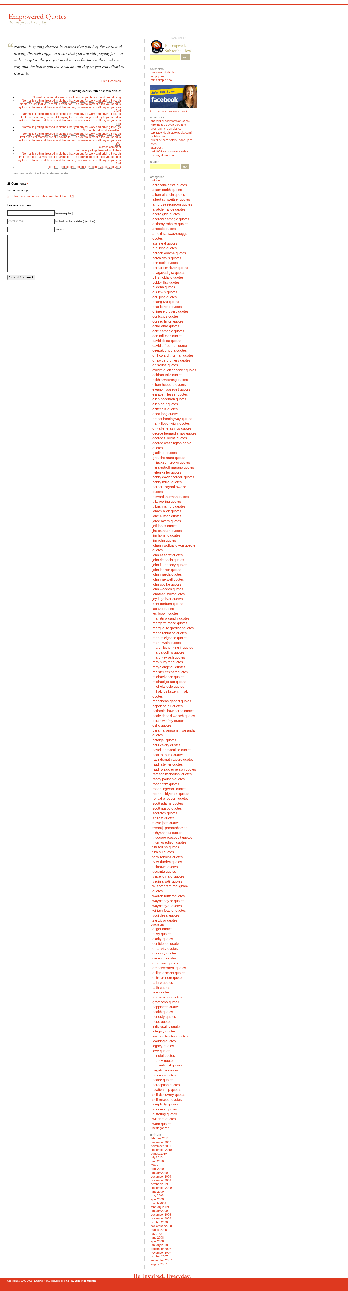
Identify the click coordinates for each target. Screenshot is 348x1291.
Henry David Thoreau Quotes (173, 477)
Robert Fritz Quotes (165, 784)
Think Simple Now (161, 80)
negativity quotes (165, 1070)
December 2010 (161, 1142)
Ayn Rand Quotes (164, 243)
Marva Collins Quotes (168, 652)
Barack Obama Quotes (169, 253)
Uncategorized (160, 1128)
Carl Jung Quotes (164, 297)
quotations (157, 924)
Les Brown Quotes (165, 613)
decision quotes (164, 958)
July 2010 (157, 1157)
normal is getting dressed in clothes (98, 150)
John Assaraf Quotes (167, 555)
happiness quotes (166, 1007)
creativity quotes (165, 948)
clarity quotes (20, 173)
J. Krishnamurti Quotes (169, 506)
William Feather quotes (169, 910)
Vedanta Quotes (164, 871)
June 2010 (157, 1161)
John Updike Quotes (166, 584)
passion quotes (164, 1075)
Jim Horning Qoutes (166, 535)
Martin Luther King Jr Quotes (172, 647)
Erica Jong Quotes (165, 414)
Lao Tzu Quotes (163, 609)
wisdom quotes (164, 1119)
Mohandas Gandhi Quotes (171, 701)
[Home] (37, 19)
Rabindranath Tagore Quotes (173, 759)
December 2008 (161, 1214)
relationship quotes (166, 1090)
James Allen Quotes (166, 511)
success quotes (164, 1109)
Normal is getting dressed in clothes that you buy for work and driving (77, 97)
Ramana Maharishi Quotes (172, 774)
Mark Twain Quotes (166, 643)
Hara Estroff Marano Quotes (173, 467)
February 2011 (160, 1138)
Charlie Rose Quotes (167, 307)
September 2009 (161, 1188)
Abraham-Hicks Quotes (169, 185)
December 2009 (161, 1176)
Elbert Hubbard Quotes (169, 385)
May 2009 (157, 1195)
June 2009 (157, 1191)
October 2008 (159, 1222)
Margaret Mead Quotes (169, 623)
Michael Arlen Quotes (168, 677)
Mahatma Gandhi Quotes (171, 618)
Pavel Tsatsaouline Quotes (172, 750)
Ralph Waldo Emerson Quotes (174, 769)
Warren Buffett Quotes (168, 896)
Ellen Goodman (111, 81)
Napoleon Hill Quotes (167, 706)
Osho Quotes (161, 725)
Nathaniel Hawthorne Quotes (173, 711)
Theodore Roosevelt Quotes (172, 837)
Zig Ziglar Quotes (165, 920)
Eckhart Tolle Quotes (167, 375)
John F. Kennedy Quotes (169, 565)
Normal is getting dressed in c (102, 130)
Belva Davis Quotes (166, 258)
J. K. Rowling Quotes (166, 501)
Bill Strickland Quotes (168, 277)
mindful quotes (163, 1056)
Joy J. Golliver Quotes (167, 599)
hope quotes (161, 1021)
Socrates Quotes (164, 813)
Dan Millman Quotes (167, 336)
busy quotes (161, 934)
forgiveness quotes (167, 997)
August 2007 (159, 1264)
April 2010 (157, 1168)
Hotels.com (158, 136)
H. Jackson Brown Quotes (171, 462)
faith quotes (161, 987)
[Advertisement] (158, 22)
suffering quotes (164, 1114)
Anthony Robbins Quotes (170, 224)
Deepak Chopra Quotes (169, 350)
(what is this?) (178, 37)
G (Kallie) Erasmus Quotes (172, 428)
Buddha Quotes (163, 287)
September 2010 (161, 1150)
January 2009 (159, 1210)
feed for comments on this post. (30, 196)
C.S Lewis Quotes (164, 292)
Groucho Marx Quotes (168, 458)
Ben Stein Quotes (165, 263)
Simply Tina (158, 76)
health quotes (162, 1012)
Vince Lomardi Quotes (168, 876)
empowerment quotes (169, 968)
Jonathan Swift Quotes (168, 594)
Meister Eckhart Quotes (170, 672)
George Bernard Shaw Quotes (174, 433)
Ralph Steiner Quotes (167, 764)
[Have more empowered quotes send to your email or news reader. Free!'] (173, 46)
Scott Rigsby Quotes (167, 808)
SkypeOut (157, 147)
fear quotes (161, 992)
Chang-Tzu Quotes (165, 302)
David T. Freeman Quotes (170, 346)
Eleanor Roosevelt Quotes (171, 389)
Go (185, 166)
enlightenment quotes (168, 973)
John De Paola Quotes (168, 560)
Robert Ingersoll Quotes (169, 789)
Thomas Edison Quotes (169, 842)
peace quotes (162, 1080)
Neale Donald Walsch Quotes (173, 716)
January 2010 (159, 1172)
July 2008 (157, 1233)
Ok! (185, 57)
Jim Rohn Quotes (164, 540)
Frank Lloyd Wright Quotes (171, 423)
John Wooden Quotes (167, 589)
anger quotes (162, 929)
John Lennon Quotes (166, 570)
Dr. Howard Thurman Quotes (173, 355)
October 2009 (159, 1184)
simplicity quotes (165, 1104)
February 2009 (160, 1207)
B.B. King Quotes (164, 248)
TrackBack (64, 196)
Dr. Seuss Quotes (165, 365)
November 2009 (161, 1180)
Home (65, 1280)
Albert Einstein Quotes (168, 195)
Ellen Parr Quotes (165, 404)
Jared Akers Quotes (166, 521)
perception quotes (166, 1085)
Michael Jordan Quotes (169, 682)
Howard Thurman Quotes (170, 497)
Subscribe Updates (86, 1280)
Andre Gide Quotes (166, 214)
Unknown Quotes (165, 867)
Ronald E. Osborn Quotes (170, 798)
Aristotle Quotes (164, 229)
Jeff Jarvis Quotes (165, 526)
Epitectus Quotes (165, 409)
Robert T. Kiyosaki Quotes (170, 794)
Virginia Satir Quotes (167, 881)
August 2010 (159, 1153)
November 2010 (161, 1146)
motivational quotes (167, 1065)
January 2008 (159, 1245)
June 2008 (157, 1237)
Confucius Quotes (165, 316)
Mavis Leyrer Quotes (167, 662)
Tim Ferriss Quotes (165, 847)
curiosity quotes (164, 953)
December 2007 (161, 1249)
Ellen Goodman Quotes (41, 173)
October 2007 (159, 1256)
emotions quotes (165, 963)
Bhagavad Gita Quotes (168, 273)
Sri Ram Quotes (163, 818)
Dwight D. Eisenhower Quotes (174, 370)
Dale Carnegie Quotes (168, 331)
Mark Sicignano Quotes (169, 638)
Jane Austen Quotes (167, 516)
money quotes (163, 1060)
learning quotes (164, 1041)
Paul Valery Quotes (166, 745)
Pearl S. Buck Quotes (168, 755)
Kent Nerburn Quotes (167, 604)
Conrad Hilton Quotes (167, 321)
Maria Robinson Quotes (169, 633)
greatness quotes (165, 1002)
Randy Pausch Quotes (168, 779)
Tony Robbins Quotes (167, 857)
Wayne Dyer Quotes (167, 906)
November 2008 (161, 1218)
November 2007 (161, 1252)
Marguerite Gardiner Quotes (173, 628)
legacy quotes (163, 1046)
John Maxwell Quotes (168, 579)
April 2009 (157, 1199)
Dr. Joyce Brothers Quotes (171, 360)
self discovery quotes (168, 1095)
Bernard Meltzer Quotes (170, 268)
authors (156, 180)
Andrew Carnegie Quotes (170, 219)
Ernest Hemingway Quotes (172, 419)
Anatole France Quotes (169, 209)
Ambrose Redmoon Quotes (172, 204)
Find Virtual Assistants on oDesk (171, 121)
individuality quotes (167, 1026)
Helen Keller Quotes (166, 472)
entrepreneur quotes (167, 978)
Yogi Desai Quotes (165, 915)
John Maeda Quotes (167, 574)
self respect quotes (167, 1099)
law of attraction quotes (170, 1036)
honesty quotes (164, 1017)
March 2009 (158, 1203)
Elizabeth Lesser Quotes (170, 394)
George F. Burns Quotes (169, 438)
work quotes (61, 173)
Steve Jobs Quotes (166, 823)
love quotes (161, 1051)
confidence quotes (166, 944)
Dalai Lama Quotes (165, 326)
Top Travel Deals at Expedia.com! (171, 132)
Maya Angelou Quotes (169, 667)
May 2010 (157, 1165)
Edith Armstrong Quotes (170, 380)
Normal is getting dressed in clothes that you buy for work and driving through (71, 127)
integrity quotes (164, 1031)
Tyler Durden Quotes (167, 862)
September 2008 (161, 1226)
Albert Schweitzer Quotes (171, 199)
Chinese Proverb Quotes (170, 311)
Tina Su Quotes (163, 852)
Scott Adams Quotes (167, 803)
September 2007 (161, 1260)
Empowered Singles (163, 72)
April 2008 (157, 1241)
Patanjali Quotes (164, 740)
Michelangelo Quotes (168, 686)
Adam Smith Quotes (167, 190)
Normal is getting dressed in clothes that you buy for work (84, 166)
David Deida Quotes (166, 341)
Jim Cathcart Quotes (167, 531)
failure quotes (162, 982)
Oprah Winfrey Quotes (168, 721)
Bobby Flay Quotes (166, 282)
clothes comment (110, 147)
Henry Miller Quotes (167, 482)
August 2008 (159, 1229)
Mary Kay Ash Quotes (168, 657)
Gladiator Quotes (164, 453)
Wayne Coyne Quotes (168, 901)
